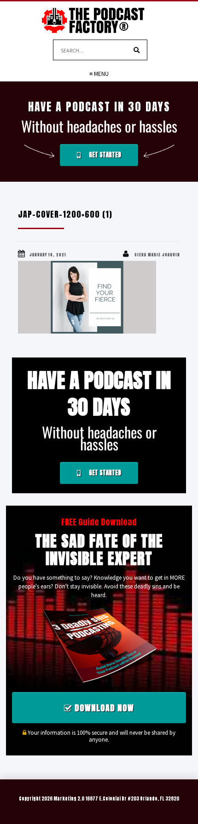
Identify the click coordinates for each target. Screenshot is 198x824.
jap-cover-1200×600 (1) (65, 214)
